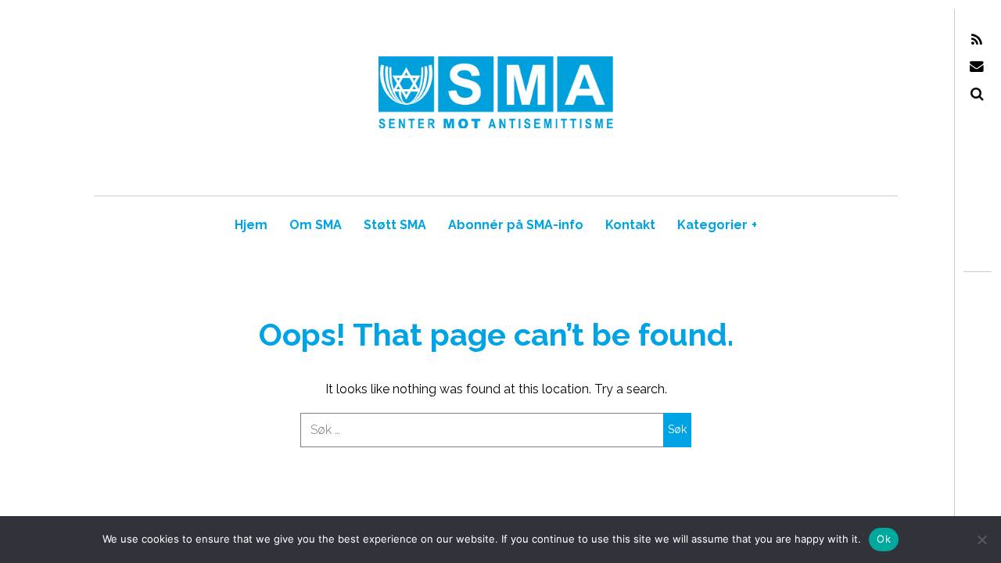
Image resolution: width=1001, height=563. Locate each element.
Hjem (251, 224)
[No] (981, 539)
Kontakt (630, 224)
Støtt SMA (395, 224)
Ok (884, 539)
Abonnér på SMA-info (515, 224)
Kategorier (717, 224)
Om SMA (315, 224)
